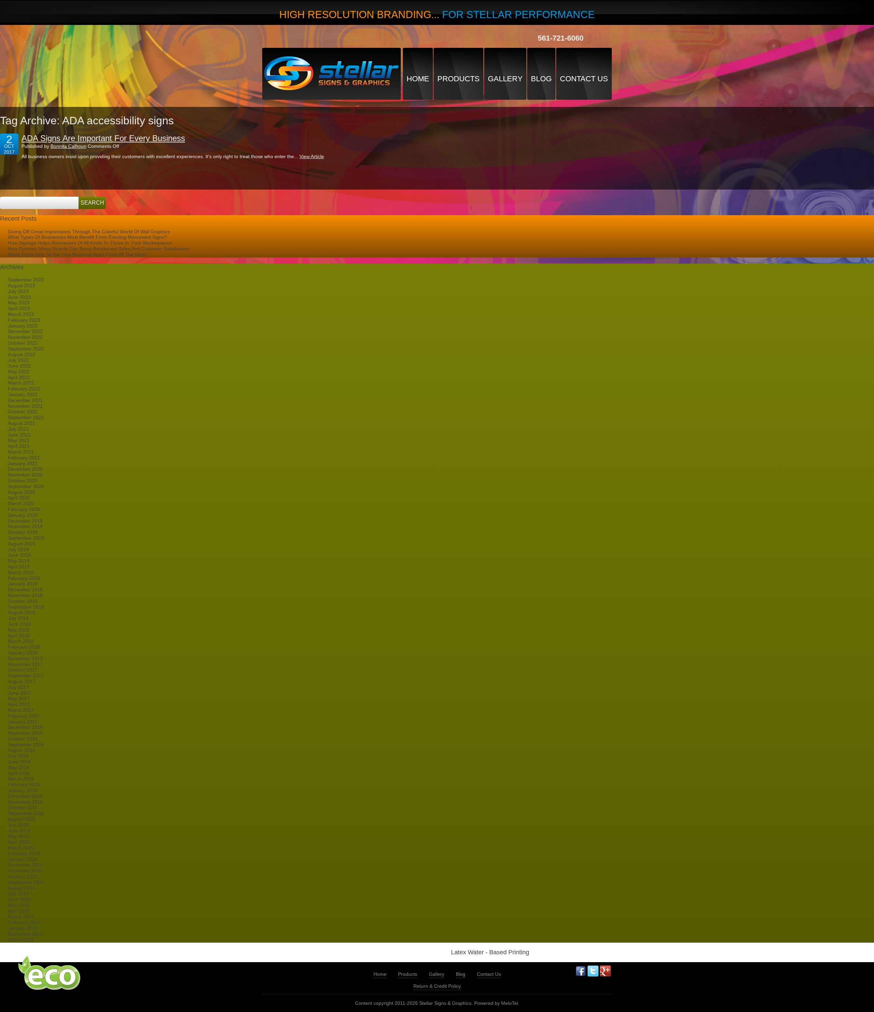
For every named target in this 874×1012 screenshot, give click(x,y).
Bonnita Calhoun (68, 146)
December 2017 (25, 658)
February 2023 (24, 320)
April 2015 (19, 842)
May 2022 (18, 371)
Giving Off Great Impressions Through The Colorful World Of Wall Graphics (89, 231)
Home (418, 78)
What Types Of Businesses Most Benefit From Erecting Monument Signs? (87, 237)
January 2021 (23, 463)
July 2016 (18, 756)
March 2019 (21, 572)
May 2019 (18, 561)
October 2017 (23, 670)
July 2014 (18, 893)
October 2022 (23, 343)
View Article (311, 156)
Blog (541, 78)
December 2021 (25, 400)
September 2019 (26, 538)
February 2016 (24, 784)
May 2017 (18, 698)
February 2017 (24, 716)
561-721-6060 (560, 38)
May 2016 (18, 767)
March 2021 (21, 452)
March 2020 (21, 503)
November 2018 (25, 595)
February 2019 (24, 578)
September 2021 (26, 417)
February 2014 (24, 922)
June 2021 (19, 435)
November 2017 (25, 664)
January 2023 (23, 326)
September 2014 (26, 882)
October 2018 (23, 601)
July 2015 (18, 825)
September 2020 (26, 486)
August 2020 (21, 492)
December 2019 (25, 521)
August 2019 (21, 543)
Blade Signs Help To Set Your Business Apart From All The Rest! (77, 254)
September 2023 (26, 279)
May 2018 (18, 630)
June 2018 (19, 624)
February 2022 (24, 388)
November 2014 (25, 870)
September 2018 (26, 607)
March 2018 (21, 641)
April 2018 (19, 635)
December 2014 (25, 865)
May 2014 (18, 905)
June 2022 (19, 366)
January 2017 (23, 721)
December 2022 (25, 331)
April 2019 (19, 566)
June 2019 (19, 555)
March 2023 (21, 314)
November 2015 (25, 802)
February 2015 (24, 853)
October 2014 (23, 876)
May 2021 (18, 440)
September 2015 (26, 813)
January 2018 (23, 652)
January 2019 (23, 583)
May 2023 (18, 302)
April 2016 (19, 773)
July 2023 (18, 291)
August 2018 (21, 612)
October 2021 (23, 411)
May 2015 (18, 836)
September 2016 (26, 744)
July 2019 (18, 549)
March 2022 (21, 383)
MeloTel (509, 1003)
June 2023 (19, 297)
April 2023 (19, 308)
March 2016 (21, 778)
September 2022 (26, 348)
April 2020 (19, 497)
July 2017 (18, 687)
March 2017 (21, 710)
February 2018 (24, 647)
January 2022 (23, 394)
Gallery (505, 78)
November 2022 (25, 337)
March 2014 (21, 916)
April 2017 (19, 704)
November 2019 (25, 526)
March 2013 (21, 939)
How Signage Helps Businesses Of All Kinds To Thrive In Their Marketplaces (90, 243)
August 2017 (21, 681)
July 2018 (18, 618)
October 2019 (23, 532)
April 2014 (19, 911)
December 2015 (25, 796)
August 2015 (21, 819)
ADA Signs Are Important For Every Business (103, 138)
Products (458, 78)
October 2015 (23, 807)
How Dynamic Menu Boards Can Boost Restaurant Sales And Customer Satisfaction (98, 248)
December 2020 (25, 469)
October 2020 (23, 480)
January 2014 (23, 928)
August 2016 (21, 750)
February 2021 (24, 457)
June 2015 (19, 830)
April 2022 (19, 377)
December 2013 (25, 934)
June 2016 (19, 761)
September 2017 (26, 675)
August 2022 (21, 354)
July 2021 (18, 429)
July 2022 (18, 360)
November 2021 (25, 406)
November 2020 (25, 474)
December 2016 (25, 727)
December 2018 (25, 589)
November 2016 (25, 733)
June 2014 (19, 899)
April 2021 (19, 446)
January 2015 (23, 859)
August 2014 (21, 888)
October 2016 (23, 738)
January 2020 (23, 515)
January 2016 (23, 790)
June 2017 (19, 693)
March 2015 (21, 847)
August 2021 (21, 423)
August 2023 (21, 285)
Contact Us (584, 78)
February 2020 (24, 509)
